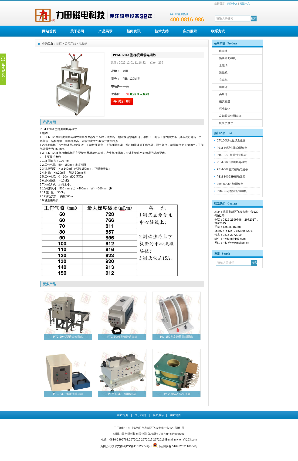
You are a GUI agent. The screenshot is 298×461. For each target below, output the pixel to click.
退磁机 (223, 72)
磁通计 (223, 87)
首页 (59, 43)
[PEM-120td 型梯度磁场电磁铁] (72, 84)
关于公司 (77, 31)
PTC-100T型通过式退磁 (232, 155)
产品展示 (105, 31)
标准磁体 (224, 108)
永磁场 (223, 65)
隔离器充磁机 (227, 58)
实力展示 (190, 31)
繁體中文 (245, 3)
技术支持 (162, 31)
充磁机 (223, 79)
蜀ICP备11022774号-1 (137, 446)
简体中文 (232, 3)
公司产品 (70, 43)
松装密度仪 (226, 123)
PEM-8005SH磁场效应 (231, 176)
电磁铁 (223, 51)
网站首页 (49, 31)
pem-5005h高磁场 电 (230, 183)
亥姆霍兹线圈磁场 (230, 116)
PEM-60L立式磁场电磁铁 (232, 169)
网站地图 (175, 415)
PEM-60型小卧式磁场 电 (232, 147)
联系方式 (218, 31)
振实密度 (224, 101)
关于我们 (140, 415)
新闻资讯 (134, 31)
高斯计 (223, 94)
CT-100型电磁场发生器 (231, 140)
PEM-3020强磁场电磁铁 (232, 162)
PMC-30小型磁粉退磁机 (232, 191)
